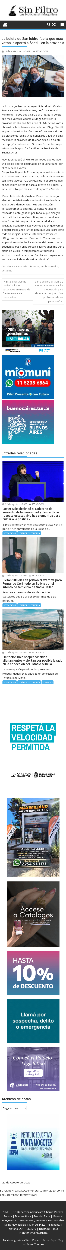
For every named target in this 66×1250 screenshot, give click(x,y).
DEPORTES (47, 682)
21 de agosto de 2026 (16, 652)
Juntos (36, 266)
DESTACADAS (10, 533)
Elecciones (7, 270)
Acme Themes (35, 1244)
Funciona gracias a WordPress (21, 1240)
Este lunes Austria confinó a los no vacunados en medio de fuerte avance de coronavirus (16, 289)
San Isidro (53, 266)
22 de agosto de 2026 (16, 504)
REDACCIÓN (42, 51)
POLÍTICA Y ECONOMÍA (15, 266)
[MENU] (62, 24)
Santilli (43, 266)
